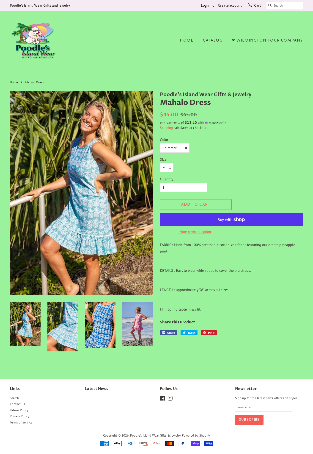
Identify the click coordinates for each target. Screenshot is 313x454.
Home (186, 40)
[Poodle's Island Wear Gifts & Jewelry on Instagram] (170, 399)
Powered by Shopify (196, 435)
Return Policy (19, 410)
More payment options (195, 232)
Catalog (212, 40)
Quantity (166, 179)
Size (163, 159)
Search (14, 398)
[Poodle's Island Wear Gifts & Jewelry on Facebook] (162, 399)
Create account (230, 5)
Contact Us (17, 404)
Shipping (166, 128)
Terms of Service (21, 422)
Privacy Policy (19, 416)
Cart (257, 5)
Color (164, 139)
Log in (205, 5)
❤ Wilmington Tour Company (267, 40)
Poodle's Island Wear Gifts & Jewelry (155, 435)
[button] (231, 122)
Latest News (96, 388)
